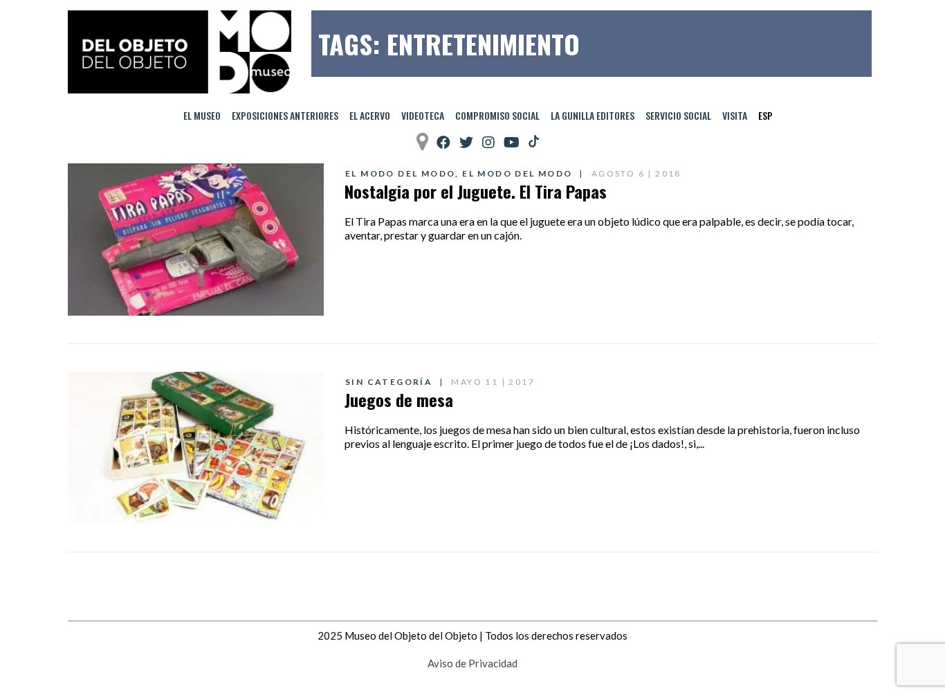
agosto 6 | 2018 (636, 173)
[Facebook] (443, 142)
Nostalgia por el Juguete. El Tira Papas (476, 191)
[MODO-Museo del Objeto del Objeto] (179, 51)
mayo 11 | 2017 (493, 382)
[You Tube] (512, 142)
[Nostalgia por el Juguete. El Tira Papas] (196, 239)
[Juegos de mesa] (196, 448)
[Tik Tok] (534, 142)
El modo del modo (400, 173)
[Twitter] (466, 142)
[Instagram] (488, 142)
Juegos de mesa (399, 399)
